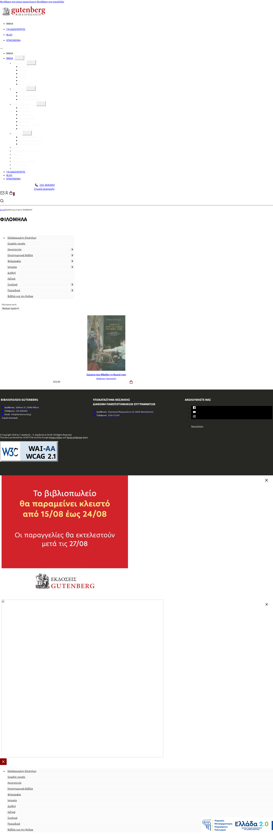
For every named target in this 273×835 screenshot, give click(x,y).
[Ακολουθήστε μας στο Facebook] (194, 408)
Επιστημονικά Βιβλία (24, 104)
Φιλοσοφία (18, 89)
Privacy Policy (55, 437)
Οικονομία (24, 108)
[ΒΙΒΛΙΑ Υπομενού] (19, 57)
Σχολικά (17, 158)
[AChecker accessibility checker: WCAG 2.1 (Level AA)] (29, 461)
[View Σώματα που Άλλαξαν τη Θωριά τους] (106, 370)
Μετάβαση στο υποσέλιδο (50, 1)
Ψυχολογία (25, 111)
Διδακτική (24, 121)
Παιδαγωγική (26, 115)
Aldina (22, 70)
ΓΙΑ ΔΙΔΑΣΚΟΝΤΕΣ (15, 29)
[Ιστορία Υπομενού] (27, 132)
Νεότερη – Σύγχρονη (30, 99)
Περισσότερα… (27, 84)
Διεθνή (16, 147)
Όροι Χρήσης (197, 426)
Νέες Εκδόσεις (20, 165)
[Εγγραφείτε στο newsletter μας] (2, 194)
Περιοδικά (14, 290)
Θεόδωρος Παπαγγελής (106, 378)
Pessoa (23, 73)
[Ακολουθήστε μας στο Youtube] (194, 412)
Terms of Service (74, 437)
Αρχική (3, 210)
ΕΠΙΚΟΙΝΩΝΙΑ (13, 40)
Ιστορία (17, 133)
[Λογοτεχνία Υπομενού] (31, 62)
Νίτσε (22, 92)
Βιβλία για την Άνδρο (24, 161)
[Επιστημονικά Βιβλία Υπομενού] (41, 103)
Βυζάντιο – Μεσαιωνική (31, 140)
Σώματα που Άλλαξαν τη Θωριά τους (106, 374)
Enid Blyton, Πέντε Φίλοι (25, 151)
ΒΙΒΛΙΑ (9, 58)
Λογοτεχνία (19, 63)
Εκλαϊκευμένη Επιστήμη (22, 238)
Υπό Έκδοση (19, 168)
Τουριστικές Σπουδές (30, 125)
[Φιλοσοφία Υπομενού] (31, 88)
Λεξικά (16, 154)
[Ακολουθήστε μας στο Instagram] (194, 417)
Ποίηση (23, 77)
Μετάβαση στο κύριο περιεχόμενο (18, 1)
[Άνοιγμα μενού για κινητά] (1, 48)
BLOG (9, 35)
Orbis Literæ (25, 66)
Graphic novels (16, 244)
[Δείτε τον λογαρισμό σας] (7, 194)
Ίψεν (21, 80)
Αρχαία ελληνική (27, 96)
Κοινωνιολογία (27, 118)
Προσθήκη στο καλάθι (131, 382)
